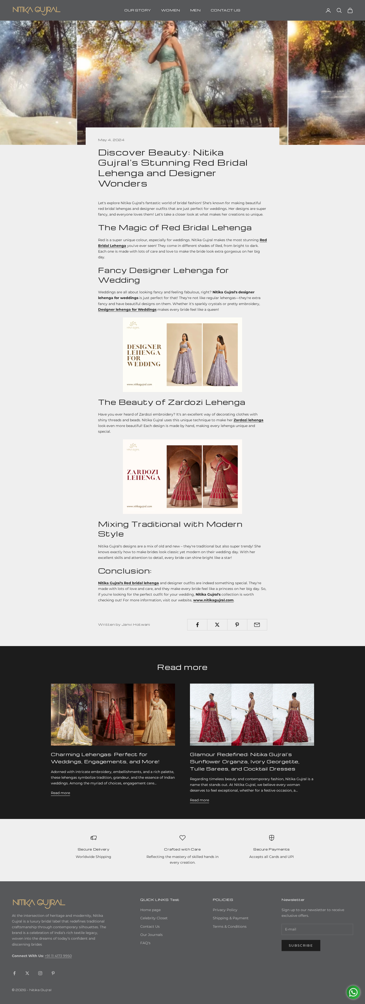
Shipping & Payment (231, 918)
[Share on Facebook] (197, 624)
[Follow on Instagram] (40, 973)
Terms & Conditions (230, 926)
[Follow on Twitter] (27, 973)
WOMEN (170, 10)
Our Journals (151, 934)
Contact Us (150, 926)
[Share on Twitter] (217, 624)
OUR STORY (137, 10)
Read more (60, 793)
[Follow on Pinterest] (53, 973)
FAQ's (145, 943)
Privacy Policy (225, 910)
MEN (195, 10)
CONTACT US (226, 10)
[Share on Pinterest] (237, 624)
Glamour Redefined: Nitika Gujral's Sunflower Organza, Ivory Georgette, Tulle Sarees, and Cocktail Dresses (245, 761)
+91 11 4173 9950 (58, 956)
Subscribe (301, 945)
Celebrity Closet (154, 918)
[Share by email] (257, 624)
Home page (150, 910)
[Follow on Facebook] (14, 973)
